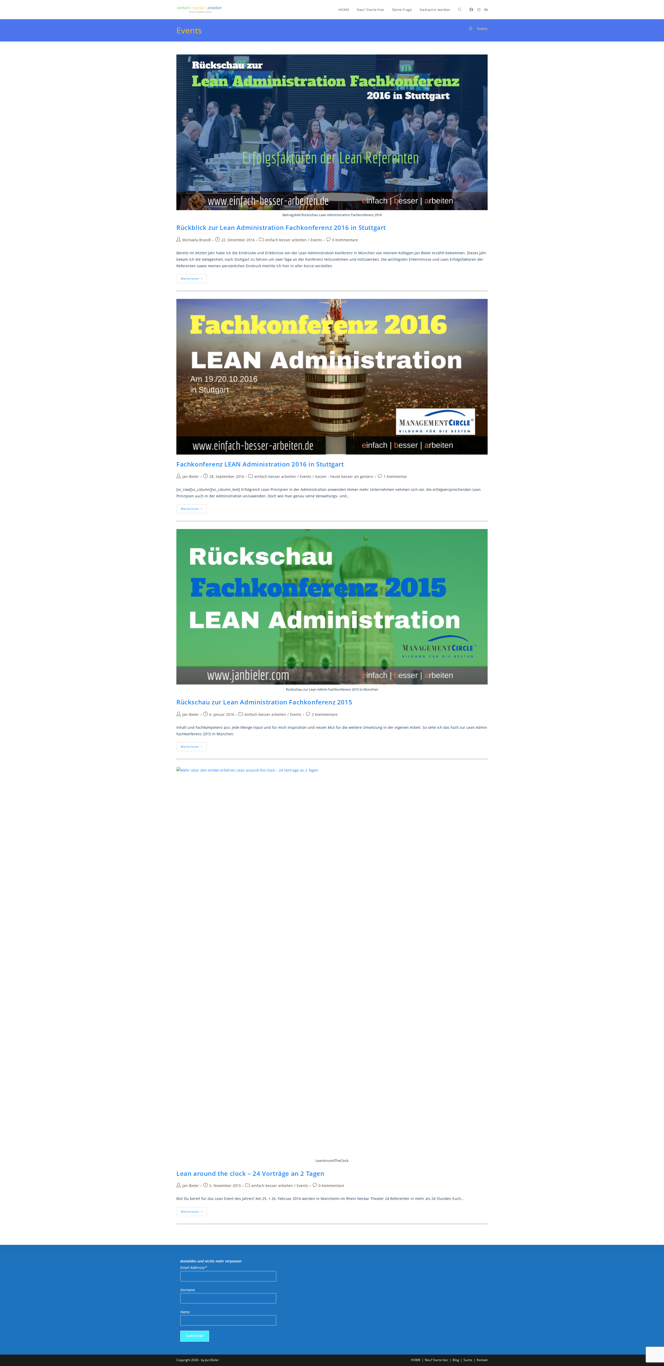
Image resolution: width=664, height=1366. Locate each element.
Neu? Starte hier (436, 1360)
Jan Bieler (190, 476)
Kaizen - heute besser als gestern (344, 476)
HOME (415, 1360)
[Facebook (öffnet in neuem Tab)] (471, 9)
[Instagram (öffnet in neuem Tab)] (478, 9)
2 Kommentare (324, 714)
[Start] (470, 28)
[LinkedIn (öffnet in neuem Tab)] (486, 9)
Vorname (187, 1289)
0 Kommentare (345, 239)
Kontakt (482, 1360)
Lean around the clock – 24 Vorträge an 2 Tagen (250, 1173)
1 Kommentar (395, 476)
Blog (456, 1360)
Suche (468, 1360)
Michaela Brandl (196, 239)
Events (482, 28)
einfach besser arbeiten (286, 239)
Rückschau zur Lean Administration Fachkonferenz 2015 (264, 702)
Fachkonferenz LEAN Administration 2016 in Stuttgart (260, 464)
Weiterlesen (194, 279)
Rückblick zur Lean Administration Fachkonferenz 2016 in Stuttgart (281, 227)
